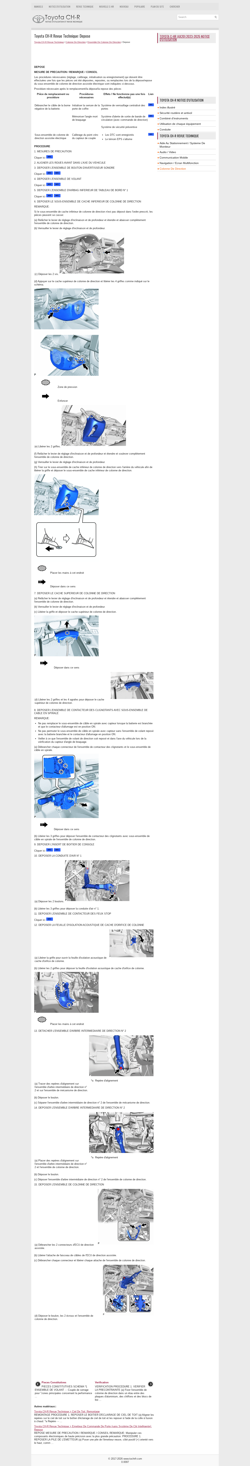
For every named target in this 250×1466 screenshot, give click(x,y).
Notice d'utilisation (59, 6)
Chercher (175, 6)
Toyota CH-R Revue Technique (49, 42)
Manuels (38, 6)
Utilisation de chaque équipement (180, 123)
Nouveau (124, 6)
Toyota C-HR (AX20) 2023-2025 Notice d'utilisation (185, 38)
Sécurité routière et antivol (176, 112)
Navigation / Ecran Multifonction (179, 163)
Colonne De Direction (76, 42)
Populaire (139, 6)
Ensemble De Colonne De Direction (104, 42)
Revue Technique (84, 6)
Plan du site (157, 6)
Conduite (165, 129)
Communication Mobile (174, 157)
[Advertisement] (94, 54)
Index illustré (167, 107)
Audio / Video (168, 152)
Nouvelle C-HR (106, 6)
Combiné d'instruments (174, 118)
